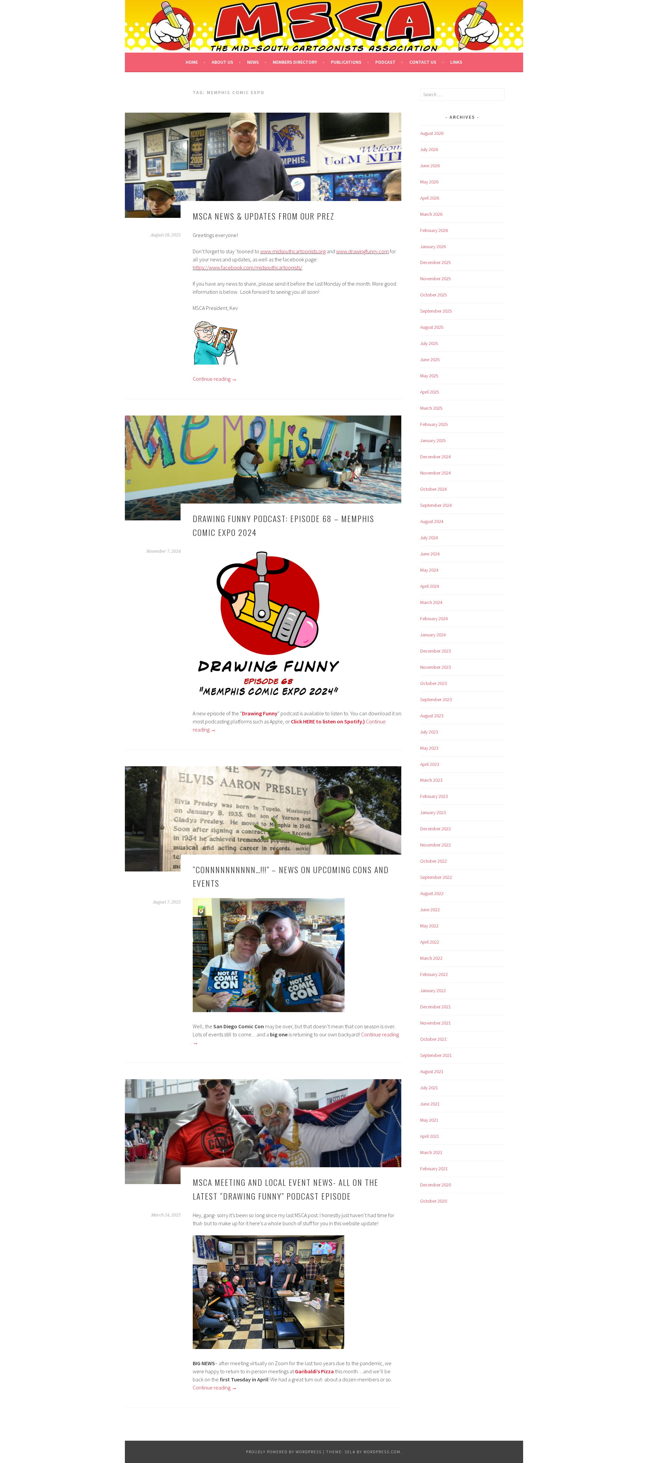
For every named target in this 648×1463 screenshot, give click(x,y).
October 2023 (433, 683)
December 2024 (435, 457)
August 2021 (431, 1071)
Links (456, 62)
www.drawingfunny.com (362, 251)
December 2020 (435, 1185)
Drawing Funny (259, 713)
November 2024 (435, 473)
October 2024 (433, 489)
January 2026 (433, 246)
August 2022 (431, 893)
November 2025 (435, 279)
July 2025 (429, 343)
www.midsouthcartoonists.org (293, 251)
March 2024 (431, 602)
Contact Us (422, 62)
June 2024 (430, 554)
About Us (222, 62)
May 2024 (429, 570)
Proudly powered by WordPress (284, 1451)
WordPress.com (382, 1451)
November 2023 (435, 667)
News (253, 62)
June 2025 (430, 359)
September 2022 (436, 877)
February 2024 (434, 618)
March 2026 (431, 214)
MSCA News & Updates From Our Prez (263, 216)
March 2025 (431, 408)
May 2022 (429, 926)
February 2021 (434, 1169)
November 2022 (435, 845)
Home (192, 62)
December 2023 (435, 651)
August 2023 (431, 716)
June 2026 (430, 166)
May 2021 (429, 1120)
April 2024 (429, 586)
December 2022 (435, 829)
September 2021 (436, 1055)
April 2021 (429, 1136)
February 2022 (434, 974)
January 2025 (433, 440)
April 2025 (429, 392)
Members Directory (295, 62)
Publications (346, 62)
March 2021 (431, 1152)
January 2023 (433, 812)
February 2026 (434, 230)
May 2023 (429, 748)
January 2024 (433, 635)
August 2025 (431, 327)
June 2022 (430, 910)
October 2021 (433, 1039)
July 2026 (429, 149)
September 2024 (436, 505)
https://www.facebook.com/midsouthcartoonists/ (247, 267)
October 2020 (433, 1201)
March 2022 (431, 958)
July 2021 (429, 1088)
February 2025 (434, 424)
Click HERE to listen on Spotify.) (328, 721)
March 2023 (431, 780)
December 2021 (435, 1007)
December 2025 (435, 262)
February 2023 (434, 796)
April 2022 (429, 942)
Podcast (385, 62)
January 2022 (433, 990)
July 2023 (429, 732)
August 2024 (431, 521)
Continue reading (215, 378)
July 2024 (429, 538)
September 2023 (436, 699)
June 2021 (430, 1104)
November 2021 (435, 1023)
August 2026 (431, 133)
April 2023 (429, 764)
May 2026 (429, 182)
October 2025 (433, 295)
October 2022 (433, 861)
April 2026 (429, 198)
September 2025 (436, 311)
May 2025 (429, 376)
